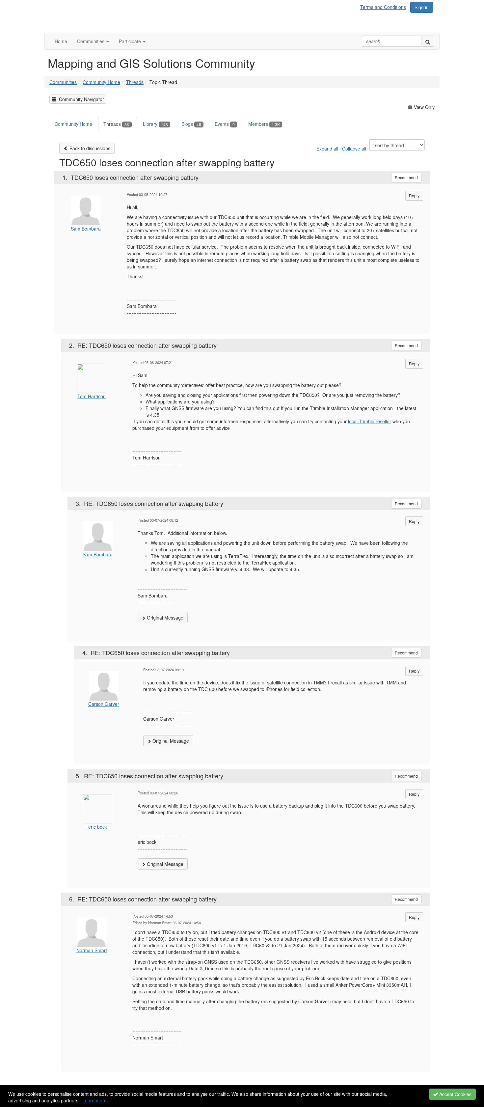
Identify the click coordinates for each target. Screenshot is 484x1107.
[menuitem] (385, 6)
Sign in (422, 7)
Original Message (164, 617)
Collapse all (354, 148)
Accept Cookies (454, 1094)
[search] (427, 41)
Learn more (94, 1100)
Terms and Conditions (383, 7)
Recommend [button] (406, 177)
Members (264, 124)
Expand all (327, 148)
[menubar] (385, 6)
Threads (135, 82)
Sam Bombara (86, 228)
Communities (63, 82)
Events (225, 124)
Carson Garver (103, 704)
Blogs (191, 124)
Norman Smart (91, 950)
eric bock (97, 826)
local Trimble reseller (369, 421)
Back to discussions (89, 148)
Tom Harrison (91, 396)
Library (155, 124)
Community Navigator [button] (80, 99)
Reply (414, 195)
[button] (93, 41)
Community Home (101, 82)
